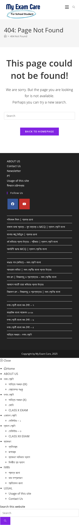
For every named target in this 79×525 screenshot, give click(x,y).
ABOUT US (13, 161)
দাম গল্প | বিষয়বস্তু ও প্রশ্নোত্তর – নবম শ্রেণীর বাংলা (31, 277)
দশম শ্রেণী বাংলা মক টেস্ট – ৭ (20, 305)
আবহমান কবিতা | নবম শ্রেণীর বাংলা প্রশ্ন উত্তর (29, 269)
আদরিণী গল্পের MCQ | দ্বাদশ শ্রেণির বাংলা (27, 249)
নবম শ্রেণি (9, 379)
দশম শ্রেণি (9, 394)
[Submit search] (5, 521)
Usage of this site (18, 181)
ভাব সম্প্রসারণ (15, 478)
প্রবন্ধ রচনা (14, 473)
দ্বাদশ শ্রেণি (9, 426)
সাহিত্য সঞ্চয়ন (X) (17, 400)
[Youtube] (24, 204)
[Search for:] (72, 7)
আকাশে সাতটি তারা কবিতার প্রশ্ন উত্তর (25, 284)
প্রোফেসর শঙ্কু (16, 389)
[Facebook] (12, 204)
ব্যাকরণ (7, 441)
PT (8, 176)
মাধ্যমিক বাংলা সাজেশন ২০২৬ (20, 312)
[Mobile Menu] (67, 7)
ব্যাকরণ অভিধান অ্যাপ (19, 457)
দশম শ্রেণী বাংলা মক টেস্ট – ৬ (20, 319)
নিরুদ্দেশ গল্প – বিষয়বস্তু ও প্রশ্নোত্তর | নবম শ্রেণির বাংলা (33, 292)
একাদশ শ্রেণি (10, 415)
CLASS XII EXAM (19, 436)
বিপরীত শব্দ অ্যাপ (16, 462)
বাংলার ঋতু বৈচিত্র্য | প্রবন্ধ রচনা (22, 234)
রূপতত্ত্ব (12, 452)
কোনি (11, 405)
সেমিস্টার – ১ (15, 420)
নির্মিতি (7, 467)
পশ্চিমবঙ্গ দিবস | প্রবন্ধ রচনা (20, 219)
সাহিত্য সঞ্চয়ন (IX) (18, 384)
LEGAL (8, 488)
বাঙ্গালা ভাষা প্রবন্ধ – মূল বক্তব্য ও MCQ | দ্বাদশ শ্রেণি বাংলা (36, 227)
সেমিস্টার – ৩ (15, 431)
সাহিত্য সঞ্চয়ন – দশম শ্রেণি (19, 334)
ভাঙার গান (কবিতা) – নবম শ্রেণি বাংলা (24, 262)
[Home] (5, 36)
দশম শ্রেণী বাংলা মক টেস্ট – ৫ (20, 327)
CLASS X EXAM (18, 410)
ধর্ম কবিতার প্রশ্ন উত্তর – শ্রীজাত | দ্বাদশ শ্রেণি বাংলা (32, 241)
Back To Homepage (39, 131)
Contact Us (14, 166)
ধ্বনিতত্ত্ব (13, 446)
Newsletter (14, 171)
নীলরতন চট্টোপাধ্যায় (15, 185)
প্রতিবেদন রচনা (16, 483)
